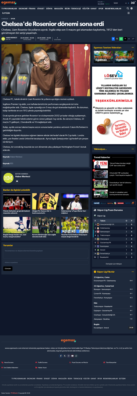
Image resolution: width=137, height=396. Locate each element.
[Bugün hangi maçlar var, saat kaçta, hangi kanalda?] (16, 225)
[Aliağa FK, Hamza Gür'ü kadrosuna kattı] (45, 201)
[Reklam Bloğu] (114, 105)
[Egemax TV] (8, 3)
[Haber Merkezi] (8, 178)
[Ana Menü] (128, 13)
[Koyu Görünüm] (131, 8)
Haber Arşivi (42, 367)
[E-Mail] (17, 181)
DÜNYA (49, 9)
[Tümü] (133, 149)
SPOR (100, 9)
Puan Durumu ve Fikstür (80, 362)
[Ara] (128, 8)
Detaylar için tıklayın (114, 264)
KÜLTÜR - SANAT (90, 9)
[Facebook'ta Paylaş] (113, 39)
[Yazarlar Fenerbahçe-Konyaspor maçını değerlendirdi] (74, 225)
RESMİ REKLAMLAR (113, 9)
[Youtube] (72, 356)
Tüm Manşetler (111, 362)
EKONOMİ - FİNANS (27, 9)
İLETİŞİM (6, 13)
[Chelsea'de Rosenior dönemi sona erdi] (45, 70)
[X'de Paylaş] (117, 39)
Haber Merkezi (22, 176)
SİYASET (40, 9)
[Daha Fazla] (125, 39)
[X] (64, 356)
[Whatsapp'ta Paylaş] (121, 39)
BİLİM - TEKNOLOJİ (73, 9)
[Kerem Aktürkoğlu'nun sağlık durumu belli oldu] (45, 225)
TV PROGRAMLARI (9, 9)
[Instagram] (68, 356)
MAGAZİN (58, 9)
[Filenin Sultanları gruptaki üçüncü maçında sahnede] (16, 201)
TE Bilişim (14, 393)
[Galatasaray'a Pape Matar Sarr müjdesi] (74, 201)
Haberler (4, 19)
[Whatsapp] (76, 356)
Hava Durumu (8, 362)
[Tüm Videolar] (133, 48)
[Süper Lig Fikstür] (133, 272)
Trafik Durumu (42, 362)
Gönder (8, 269)
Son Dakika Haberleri (11, 367)
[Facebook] (61, 356)
